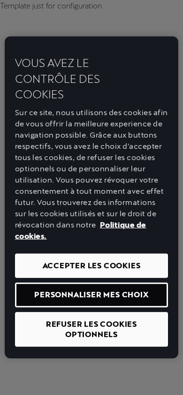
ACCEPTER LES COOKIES (92, 265)
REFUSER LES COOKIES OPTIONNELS (91, 328)
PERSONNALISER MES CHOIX (91, 294)
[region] (92, 197)
